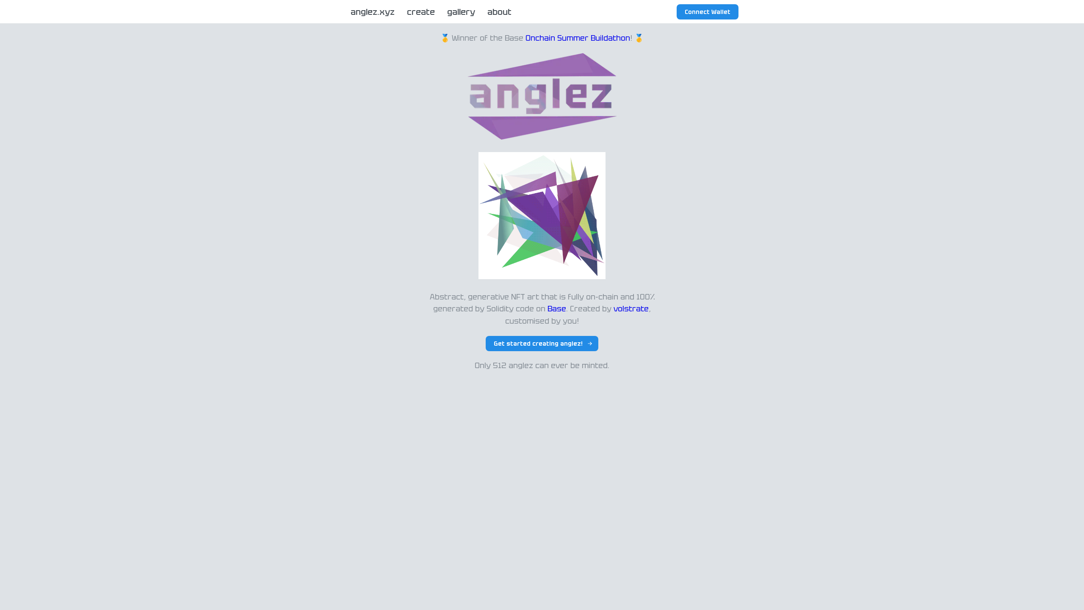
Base (557, 308)
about (499, 11)
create (421, 11)
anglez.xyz (373, 11)
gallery (461, 11)
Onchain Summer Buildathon (577, 38)
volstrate (631, 308)
